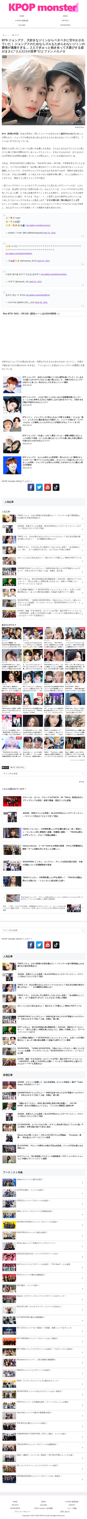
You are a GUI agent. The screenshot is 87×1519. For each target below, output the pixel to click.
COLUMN (43, 1505)
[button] (83, 773)
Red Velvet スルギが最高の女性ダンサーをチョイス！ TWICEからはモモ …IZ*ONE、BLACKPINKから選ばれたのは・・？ (32, 712)
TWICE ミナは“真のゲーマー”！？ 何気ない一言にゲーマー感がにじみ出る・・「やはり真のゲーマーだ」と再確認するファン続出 (53, 734)
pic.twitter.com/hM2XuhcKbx (54, 274)
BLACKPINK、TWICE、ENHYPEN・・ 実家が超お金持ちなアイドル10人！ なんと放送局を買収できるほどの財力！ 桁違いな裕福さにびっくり (75, 691)
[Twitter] (39, 487)
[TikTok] (56, 487)
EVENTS (72, 1505)
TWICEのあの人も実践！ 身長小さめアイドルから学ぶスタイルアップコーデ (11, 710)
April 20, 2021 (41, 302)
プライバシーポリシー (22, 1511)
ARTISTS (15, 1505)
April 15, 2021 (49, 233)
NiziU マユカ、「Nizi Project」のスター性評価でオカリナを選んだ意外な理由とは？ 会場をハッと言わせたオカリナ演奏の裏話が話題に (53, 647)
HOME (15, 1502)
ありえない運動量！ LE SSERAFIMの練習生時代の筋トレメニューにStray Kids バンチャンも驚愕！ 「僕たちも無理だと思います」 (11, 647)
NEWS (6, 767)
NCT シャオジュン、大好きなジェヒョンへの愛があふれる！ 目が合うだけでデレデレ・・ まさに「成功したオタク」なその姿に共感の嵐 (32, 691)
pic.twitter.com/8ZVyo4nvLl (38, 225)
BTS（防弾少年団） (19, 767)
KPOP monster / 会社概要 (43, 1508)
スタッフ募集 (72, 1508)
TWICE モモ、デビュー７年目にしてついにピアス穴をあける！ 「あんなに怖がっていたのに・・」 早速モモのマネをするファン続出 (75, 712)
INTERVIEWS (15, 1508)
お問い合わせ (65, 1511)
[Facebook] (31, 487)
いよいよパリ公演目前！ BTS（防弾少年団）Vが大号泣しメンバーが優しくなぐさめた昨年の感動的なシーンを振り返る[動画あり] (12, 734)
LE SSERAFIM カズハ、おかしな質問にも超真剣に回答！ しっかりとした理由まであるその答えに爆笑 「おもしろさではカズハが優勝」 (11, 669)
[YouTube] (47, 487)
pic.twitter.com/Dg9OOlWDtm (19, 253)
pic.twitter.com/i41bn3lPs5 (38, 295)
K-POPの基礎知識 (71, 1502)
